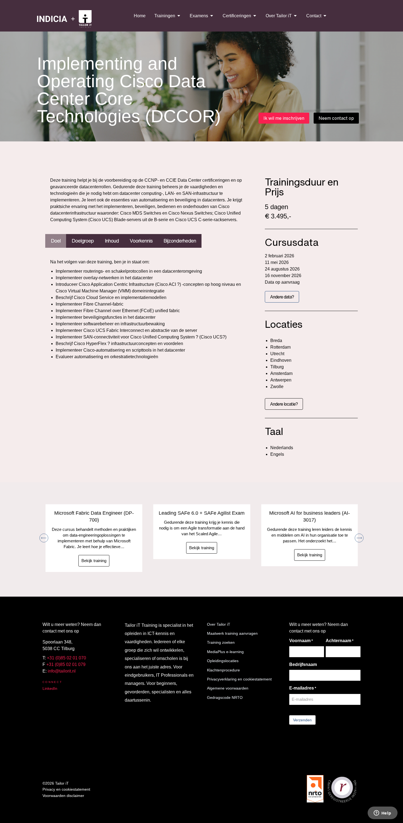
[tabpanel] (146, 309)
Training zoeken (221, 642)
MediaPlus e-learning (225, 652)
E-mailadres (302, 688)
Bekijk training (93, 560)
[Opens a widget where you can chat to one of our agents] (382, 813)
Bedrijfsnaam (303, 664)
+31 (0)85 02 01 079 (66, 664)
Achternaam (339, 640)
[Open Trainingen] (179, 15)
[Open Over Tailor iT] (295, 15)
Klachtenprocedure (223, 670)
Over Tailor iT (218, 624)
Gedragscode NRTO (225, 697)
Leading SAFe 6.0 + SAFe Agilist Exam (202, 513)
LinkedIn (49, 688)
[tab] (55, 241)
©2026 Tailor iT (55, 783)
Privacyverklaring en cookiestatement (239, 679)
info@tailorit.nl (62, 671)
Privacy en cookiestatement (66, 789)
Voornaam (301, 640)
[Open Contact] (325, 15)
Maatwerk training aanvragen (232, 633)
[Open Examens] (211, 15)
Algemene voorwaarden (227, 688)
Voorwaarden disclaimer (63, 795)
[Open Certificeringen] (254, 15)
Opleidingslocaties (223, 661)
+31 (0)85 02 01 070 (66, 658)
